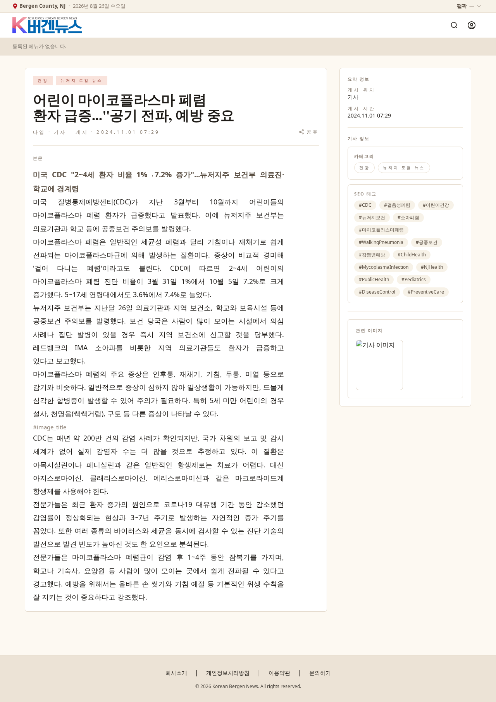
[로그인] (471, 25)
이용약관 (279, 672)
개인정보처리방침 (228, 672)
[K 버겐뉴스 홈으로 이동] (47, 25)
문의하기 (320, 672)
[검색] (454, 25)
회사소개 (176, 672)
